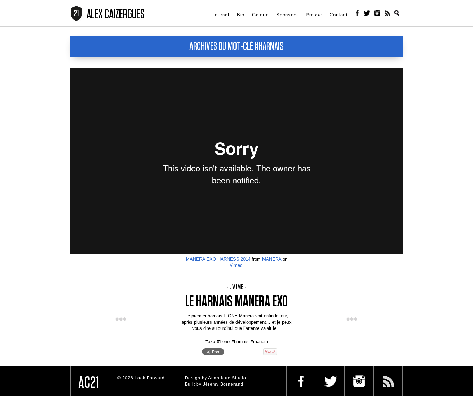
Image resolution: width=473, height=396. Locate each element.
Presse (314, 14)
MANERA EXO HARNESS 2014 (218, 259)
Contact (339, 14)
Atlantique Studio (227, 378)
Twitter (367, 13)
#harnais (240, 341)
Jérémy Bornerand (223, 384)
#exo (210, 341)
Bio (240, 14)
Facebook (356, 13)
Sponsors (287, 14)
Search (398, 13)
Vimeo (236, 265)
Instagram (377, 13)
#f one (223, 341)
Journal (220, 14)
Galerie (260, 14)
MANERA (271, 259)
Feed (388, 13)
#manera (259, 341)
